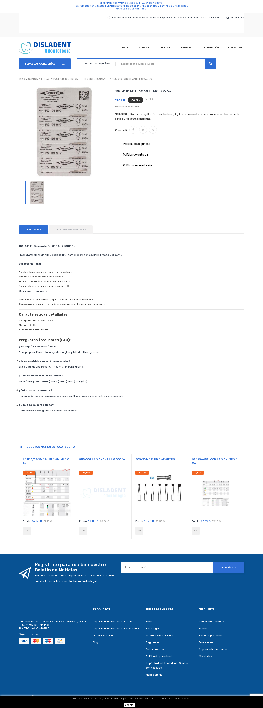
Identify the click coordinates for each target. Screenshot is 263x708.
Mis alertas (205, 656)
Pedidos (204, 628)
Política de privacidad (159, 656)
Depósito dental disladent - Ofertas (114, 621)
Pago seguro (153, 642)
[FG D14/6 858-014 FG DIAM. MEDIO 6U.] (27, 531)
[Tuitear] (143, 130)
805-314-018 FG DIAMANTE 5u (156, 459)
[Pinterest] (153, 130)
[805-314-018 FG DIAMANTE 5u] (139, 531)
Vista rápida (47, 494)
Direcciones (206, 642)
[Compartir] (133, 130)
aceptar (129, 704)
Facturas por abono (211, 635)
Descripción (33, 229)
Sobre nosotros (155, 649)
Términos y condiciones (160, 635)
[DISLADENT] (131, 6)
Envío (149, 621)
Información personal (211, 621)
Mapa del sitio (154, 674)
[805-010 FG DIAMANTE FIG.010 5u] (83, 531)
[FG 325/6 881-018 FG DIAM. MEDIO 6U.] (196, 531)
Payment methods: (30, 634)
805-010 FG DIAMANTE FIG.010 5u (102, 459)
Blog (95, 642)
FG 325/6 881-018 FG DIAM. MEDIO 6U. (214, 461)
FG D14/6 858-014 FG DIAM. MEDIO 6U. (46, 461)
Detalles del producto (70, 229)
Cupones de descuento (213, 649)
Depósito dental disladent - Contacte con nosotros (168, 665)
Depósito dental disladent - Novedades (116, 628)
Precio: (27, 521)
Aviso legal (152, 628)
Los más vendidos (103, 635)
